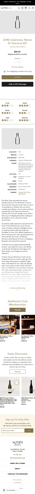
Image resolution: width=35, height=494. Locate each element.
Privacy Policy (17, 480)
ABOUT (17, 469)
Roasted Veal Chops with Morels (24, 193)
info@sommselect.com (17, 458)
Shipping (10, 54)
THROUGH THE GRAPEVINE (18, 474)
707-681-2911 (17, 454)
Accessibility (17, 482)
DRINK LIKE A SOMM (17, 463)
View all (17, 310)
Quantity (17, 58)
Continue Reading (17, 288)
